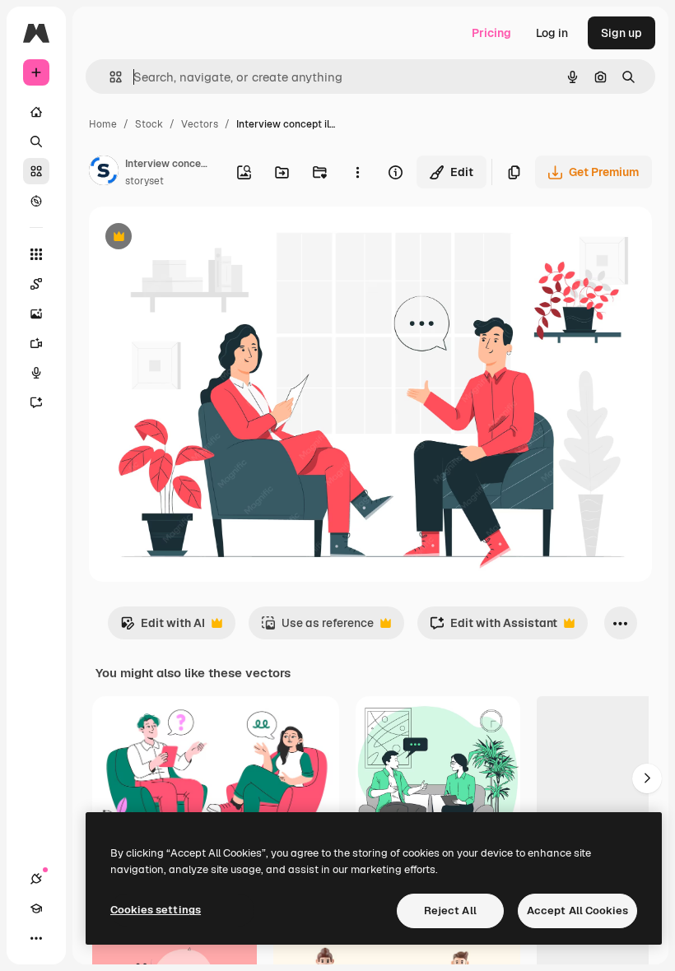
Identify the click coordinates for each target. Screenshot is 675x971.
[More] (36, 938)
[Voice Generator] (36, 373)
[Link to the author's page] (104, 173)
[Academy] (36, 908)
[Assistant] (36, 402)
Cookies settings (155, 910)
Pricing (491, 33)
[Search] (36, 141)
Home (103, 124)
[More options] (357, 172)
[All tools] (36, 254)
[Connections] (36, 879)
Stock (149, 124)
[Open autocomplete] (109, 77)
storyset (144, 181)
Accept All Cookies (577, 911)
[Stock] (36, 171)
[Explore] (36, 201)
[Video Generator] (36, 343)
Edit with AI (162, 627)
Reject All (450, 911)
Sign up (621, 33)
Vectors (199, 124)
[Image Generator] (36, 313)
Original (194, 238)
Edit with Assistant (493, 627)
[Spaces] (36, 284)
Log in (552, 33)
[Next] (647, 778)
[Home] (36, 112)
